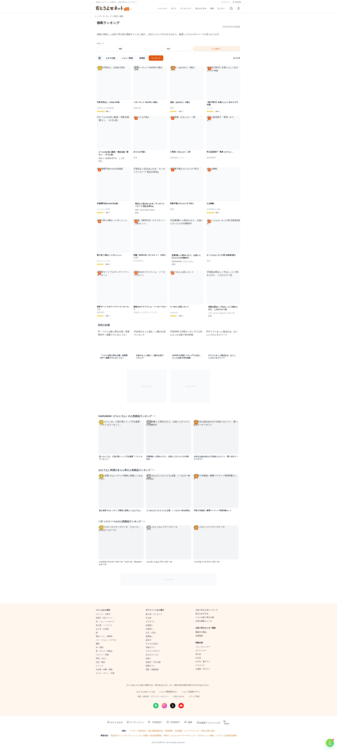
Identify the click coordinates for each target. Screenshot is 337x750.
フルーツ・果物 (102, 655)
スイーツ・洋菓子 (103, 614)
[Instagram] (164, 705)
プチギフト (150, 621)
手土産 (148, 618)
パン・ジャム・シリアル (106, 640)
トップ (97, 16)
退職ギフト (150, 666)
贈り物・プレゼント (154, 614)
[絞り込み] (99, 58)
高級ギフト (150, 647)
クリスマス (200, 665)
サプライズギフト (153, 651)
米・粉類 (99, 647)
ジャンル (161, 8)
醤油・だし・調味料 (104, 636)
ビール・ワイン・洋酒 (105, 673)
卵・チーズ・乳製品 (104, 651)
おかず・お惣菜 (102, 629)
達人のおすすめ (201, 614)
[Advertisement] (146, 386)
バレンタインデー (202, 647)
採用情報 (169, 731)
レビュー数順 (127, 58)
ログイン (227, 2)
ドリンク (99, 666)
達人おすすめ (200, 8)
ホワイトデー (201, 650)
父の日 (198, 658)
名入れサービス (152, 655)
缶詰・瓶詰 (100, 662)
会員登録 (199, 636)
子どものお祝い (152, 644)
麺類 (98, 644)
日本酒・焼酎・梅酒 (104, 669)
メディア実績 (193, 696)
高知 (168, 48)
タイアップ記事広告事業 (226, 735)
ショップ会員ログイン (191, 692)
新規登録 (238, 2)
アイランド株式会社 (138, 731)
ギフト (174, 8)
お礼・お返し (151, 633)
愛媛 (120, 48)
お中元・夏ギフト (202, 661)
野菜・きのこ (101, 658)
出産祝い (149, 629)
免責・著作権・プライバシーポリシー (153, 696)
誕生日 (148, 640)
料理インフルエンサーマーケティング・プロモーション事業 (189, 735)
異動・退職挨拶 (152, 669)
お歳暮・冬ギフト (202, 669)
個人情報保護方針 (155, 731)
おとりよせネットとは (146, 692)
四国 (115, 16)
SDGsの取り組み (208, 731)
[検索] (231, 8)
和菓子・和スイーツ (104, 618)
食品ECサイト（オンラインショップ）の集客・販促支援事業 (136, 735)
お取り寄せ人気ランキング (206, 610)
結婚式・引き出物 (153, 662)
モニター (221, 8)
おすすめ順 (110, 58)
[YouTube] (181, 705)
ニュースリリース (191, 731)
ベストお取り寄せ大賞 (204, 617)
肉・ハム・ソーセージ (105, 621)
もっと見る (215, 48)
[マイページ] (238, 8)
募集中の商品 (201, 632)
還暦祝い (149, 636)
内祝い (148, 658)
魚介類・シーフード (104, 625)
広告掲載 (178, 731)
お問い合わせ (178, 696)
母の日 (198, 654)
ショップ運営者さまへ (168, 692)
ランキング (185, 8)
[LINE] (155, 705)
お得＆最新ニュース (203, 621)
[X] (172, 705)
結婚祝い (149, 625)
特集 (212, 8)
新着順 (142, 58)
